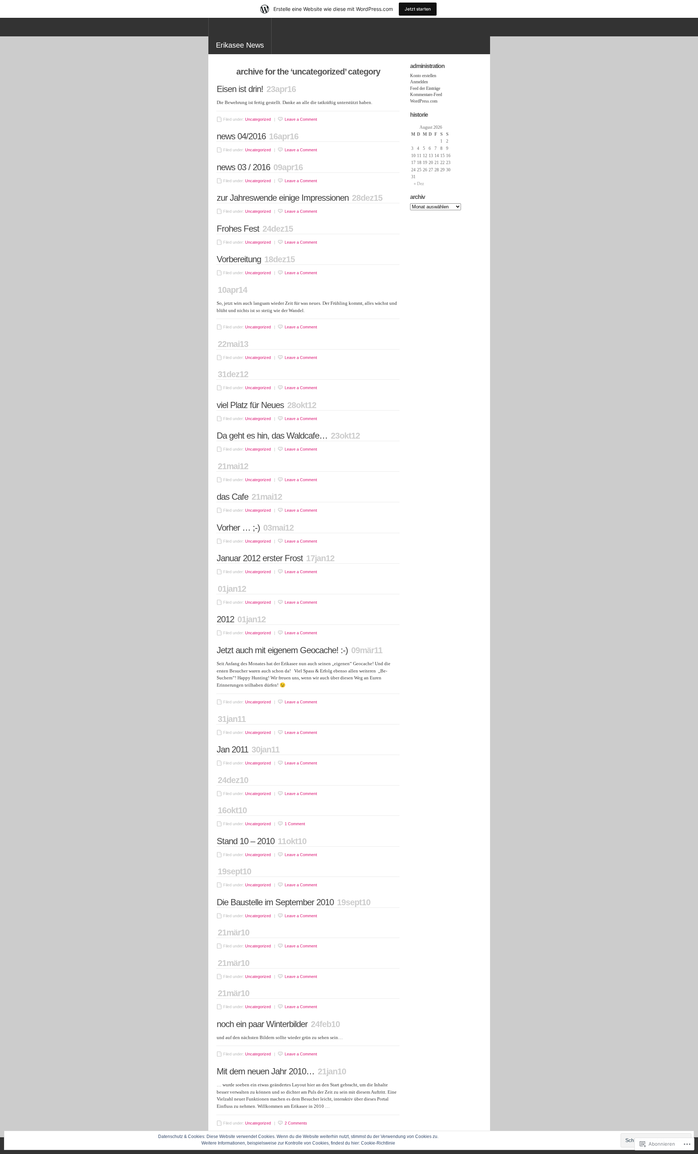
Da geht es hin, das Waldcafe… (272, 435)
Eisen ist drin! (240, 89)
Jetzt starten (418, 9)
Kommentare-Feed (426, 94)
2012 (225, 619)
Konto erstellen (423, 75)
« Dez (419, 183)
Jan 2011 (232, 749)
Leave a (301, 119)
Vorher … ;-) (238, 527)
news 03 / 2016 (243, 167)
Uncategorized (258, 119)
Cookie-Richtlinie (378, 1143)
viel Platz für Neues (250, 405)
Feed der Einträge (425, 88)
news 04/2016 (241, 136)
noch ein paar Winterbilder (262, 1024)
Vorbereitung (239, 259)
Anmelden (419, 81)
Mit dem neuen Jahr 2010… (265, 1071)
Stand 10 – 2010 (245, 841)
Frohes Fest (238, 228)
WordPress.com (423, 101)
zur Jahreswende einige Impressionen (283, 198)
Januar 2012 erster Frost (260, 558)
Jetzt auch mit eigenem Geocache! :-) (282, 650)
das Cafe (232, 497)
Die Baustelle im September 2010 (275, 902)
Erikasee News (240, 45)
